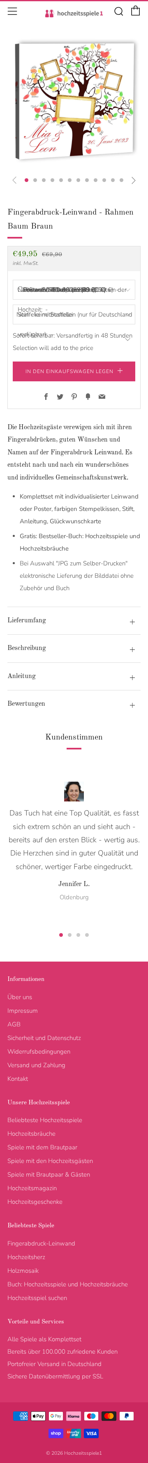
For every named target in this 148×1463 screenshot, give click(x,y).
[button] (26, 180)
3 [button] (78, 935)
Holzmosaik (23, 1271)
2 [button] (70, 935)
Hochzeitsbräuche (31, 1134)
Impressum (22, 1011)
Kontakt (17, 1079)
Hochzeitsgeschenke (34, 1202)
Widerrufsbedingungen (38, 1051)
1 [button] (61, 935)
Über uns (19, 997)
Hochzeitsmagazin (32, 1188)
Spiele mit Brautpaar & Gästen (48, 1174)
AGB (14, 1024)
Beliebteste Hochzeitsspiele (44, 1120)
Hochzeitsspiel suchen (37, 1298)
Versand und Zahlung (36, 1065)
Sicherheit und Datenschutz (44, 1038)
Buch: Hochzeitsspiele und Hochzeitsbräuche (67, 1284)
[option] (74, 101)
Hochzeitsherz (26, 1257)
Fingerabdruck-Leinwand (41, 1243)
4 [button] (87, 935)
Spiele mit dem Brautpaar (42, 1147)
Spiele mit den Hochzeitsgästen (50, 1161)
